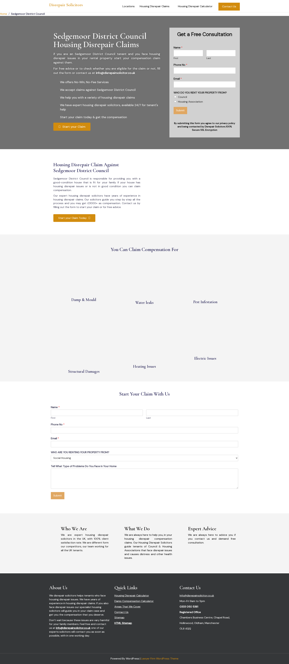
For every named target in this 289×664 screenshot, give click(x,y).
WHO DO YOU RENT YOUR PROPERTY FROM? (200, 92)
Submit (180, 110)
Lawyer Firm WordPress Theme (159, 658)
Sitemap (119, 617)
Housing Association (190, 101)
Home (3, 14)
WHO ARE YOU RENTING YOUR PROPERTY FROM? (80, 452)
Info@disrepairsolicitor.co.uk (197, 595)
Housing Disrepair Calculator (195, 6)
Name (178, 47)
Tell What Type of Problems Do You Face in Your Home (84, 466)
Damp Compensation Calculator (134, 601)
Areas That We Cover (127, 606)
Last (208, 58)
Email (178, 78)
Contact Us (229, 6)
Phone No (180, 65)
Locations (128, 6)
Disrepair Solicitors (66, 4)
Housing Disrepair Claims (154, 6)
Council (182, 97)
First (176, 58)
